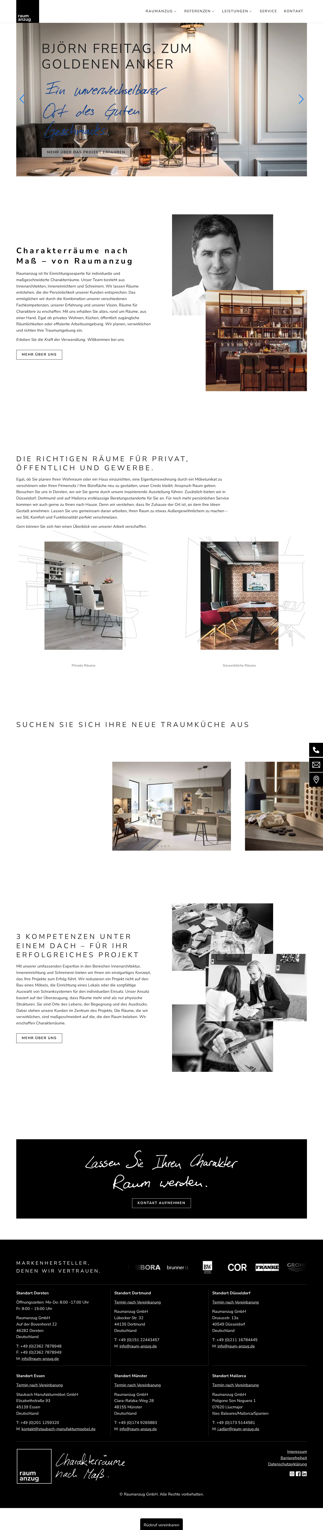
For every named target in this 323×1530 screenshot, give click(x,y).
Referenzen (197, 11)
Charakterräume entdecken (81, 144)
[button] (154, 846)
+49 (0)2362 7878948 (41, 1346)
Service (268, 11)
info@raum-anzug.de (40, 1358)
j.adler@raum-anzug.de (238, 1429)
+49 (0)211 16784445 (237, 1339)
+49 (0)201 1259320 (39, 1422)
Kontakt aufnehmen (161, 1203)
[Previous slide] (22, 99)
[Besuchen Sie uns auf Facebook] (298, 1474)
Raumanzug (159, 11)
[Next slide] (301, 99)
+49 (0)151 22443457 (139, 1339)
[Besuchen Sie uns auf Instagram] (292, 1474)
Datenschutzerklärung (287, 1464)
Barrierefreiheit (294, 1458)
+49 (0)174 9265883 (137, 1422)
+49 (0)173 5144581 (235, 1422)
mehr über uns (39, 354)
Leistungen (235, 11)
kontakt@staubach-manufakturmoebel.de (59, 1429)
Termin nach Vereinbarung (137, 1302)
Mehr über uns (39, 1038)
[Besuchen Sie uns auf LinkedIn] (304, 1474)
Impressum (297, 1451)
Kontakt (293, 11)
